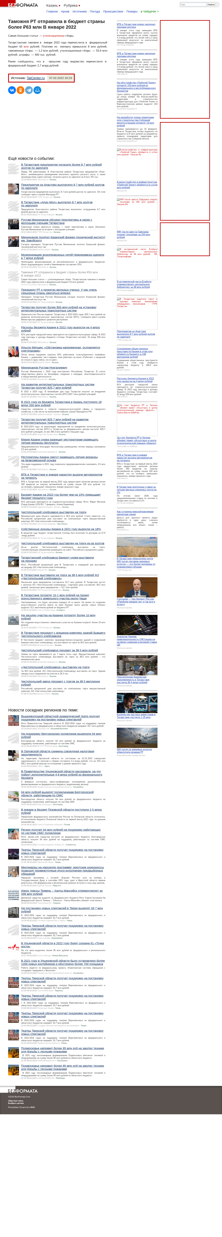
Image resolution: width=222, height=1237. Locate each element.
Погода (95, 11)
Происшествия (113, 11)
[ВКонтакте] (12, 90)
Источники (80, 11)
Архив (65, 11)
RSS (33, 1107)
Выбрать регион (16, 1103)
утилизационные (54, 35)
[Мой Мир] (37, 90)
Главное (52, 11)
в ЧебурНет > (150, 11)
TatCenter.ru (36, 78)
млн (26, 46)
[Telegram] (29, 90)
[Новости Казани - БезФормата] (19, 4)
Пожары (131, 11)
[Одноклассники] (20, 90)
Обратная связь (15, 1101)
